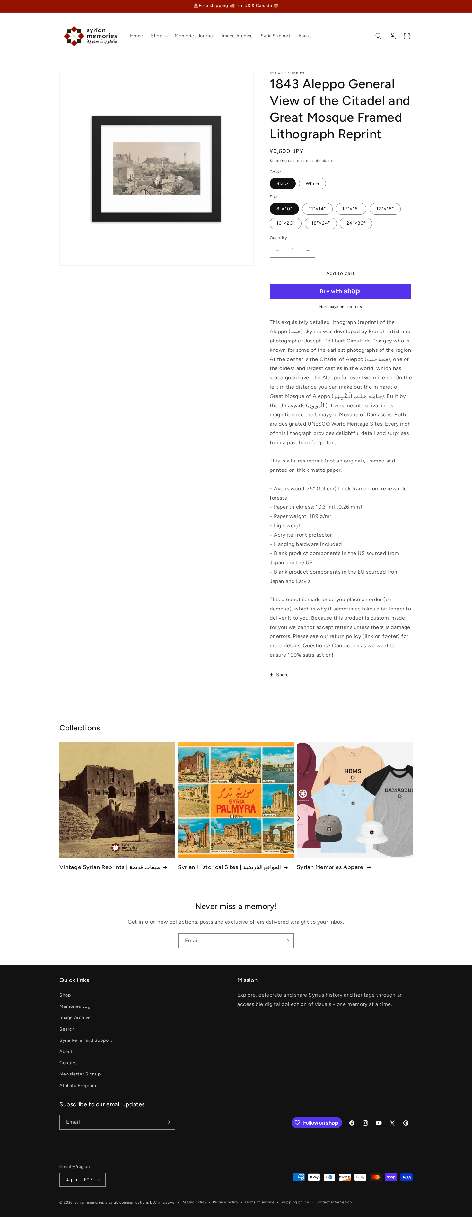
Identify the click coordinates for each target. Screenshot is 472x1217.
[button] (159, 36)
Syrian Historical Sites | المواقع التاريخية (229, 867)
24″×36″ (355, 223)
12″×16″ (351, 208)
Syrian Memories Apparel (331, 867)
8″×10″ (284, 208)
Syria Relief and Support (85, 1040)
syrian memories (89, 1202)
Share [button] (282, 675)
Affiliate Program (77, 1085)
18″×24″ (320, 223)
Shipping (278, 161)
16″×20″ (285, 223)
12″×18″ (385, 208)
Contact (68, 1063)
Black (282, 183)
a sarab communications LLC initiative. (140, 1202)
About (66, 1051)
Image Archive (75, 1017)
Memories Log (74, 1006)
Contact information (334, 1202)
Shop (65, 995)
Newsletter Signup (80, 1074)
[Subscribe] (286, 940)
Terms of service (259, 1202)
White (312, 183)
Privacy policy (226, 1202)
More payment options (340, 307)
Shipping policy (295, 1202)
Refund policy (194, 1202)
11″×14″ (317, 208)
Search (67, 1029)
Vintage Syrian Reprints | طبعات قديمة (110, 867)
